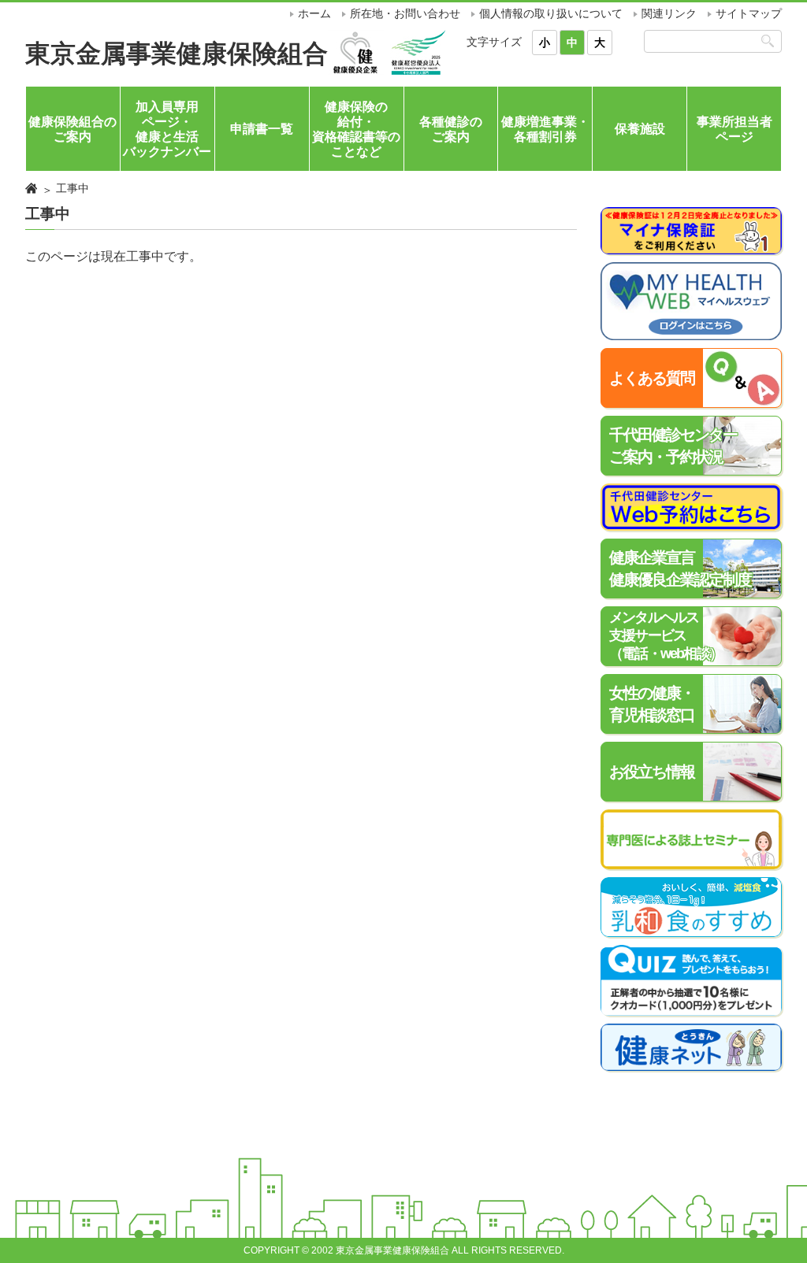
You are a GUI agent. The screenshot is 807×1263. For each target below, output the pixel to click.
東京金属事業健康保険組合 (176, 53)
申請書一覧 (261, 128)
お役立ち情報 (651, 771)
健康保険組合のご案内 (72, 129)
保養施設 (640, 128)
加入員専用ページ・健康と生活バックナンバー (167, 129)
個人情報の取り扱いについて (551, 13)
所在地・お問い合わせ (405, 13)
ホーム (314, 13)
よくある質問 (651, 378)
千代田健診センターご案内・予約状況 (673, 445)
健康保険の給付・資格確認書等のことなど (356, 129)
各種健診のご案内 (450, 129)
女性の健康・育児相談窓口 (651, 704)
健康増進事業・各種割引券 (545, 129)
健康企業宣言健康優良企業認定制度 (680, 568)
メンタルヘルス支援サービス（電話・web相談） (665, 635)
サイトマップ (749, 13)
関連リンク (669, 13)
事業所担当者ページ (734, 129)
